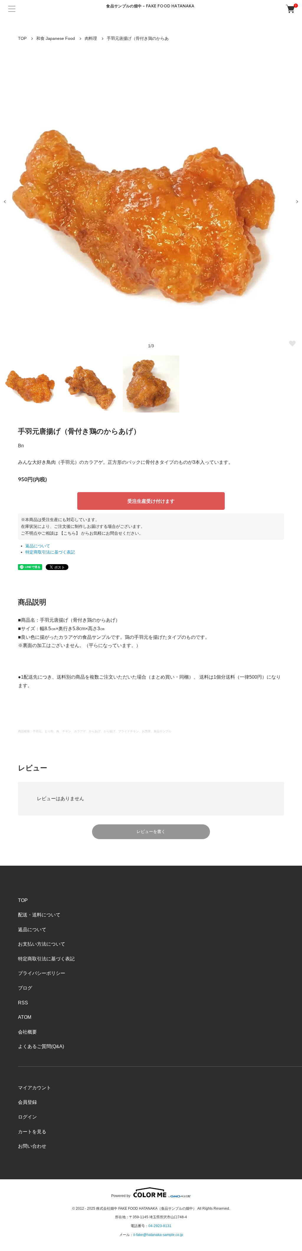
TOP (22, 38)
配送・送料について (39, 914)
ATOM (24, 1017)
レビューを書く (151, 831)
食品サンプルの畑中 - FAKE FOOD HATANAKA (150, 6)
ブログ (25, 987)
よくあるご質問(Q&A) (41, 1046)
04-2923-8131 (159, 1226)
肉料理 (91, 38)
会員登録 (27, 1102)
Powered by (120, 1196)
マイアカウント (34, 1087)
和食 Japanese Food (55, 38)
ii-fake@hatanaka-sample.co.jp (158, 1235)
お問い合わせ (32, 1146)
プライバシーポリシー (41, 973)
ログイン (27, 1116)
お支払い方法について (41, 944)
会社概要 (27, 1031)
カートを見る (32, 1131)
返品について (37, 546)
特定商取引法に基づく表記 (50, 552)
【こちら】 (69, 533)
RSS (23, 1002)
